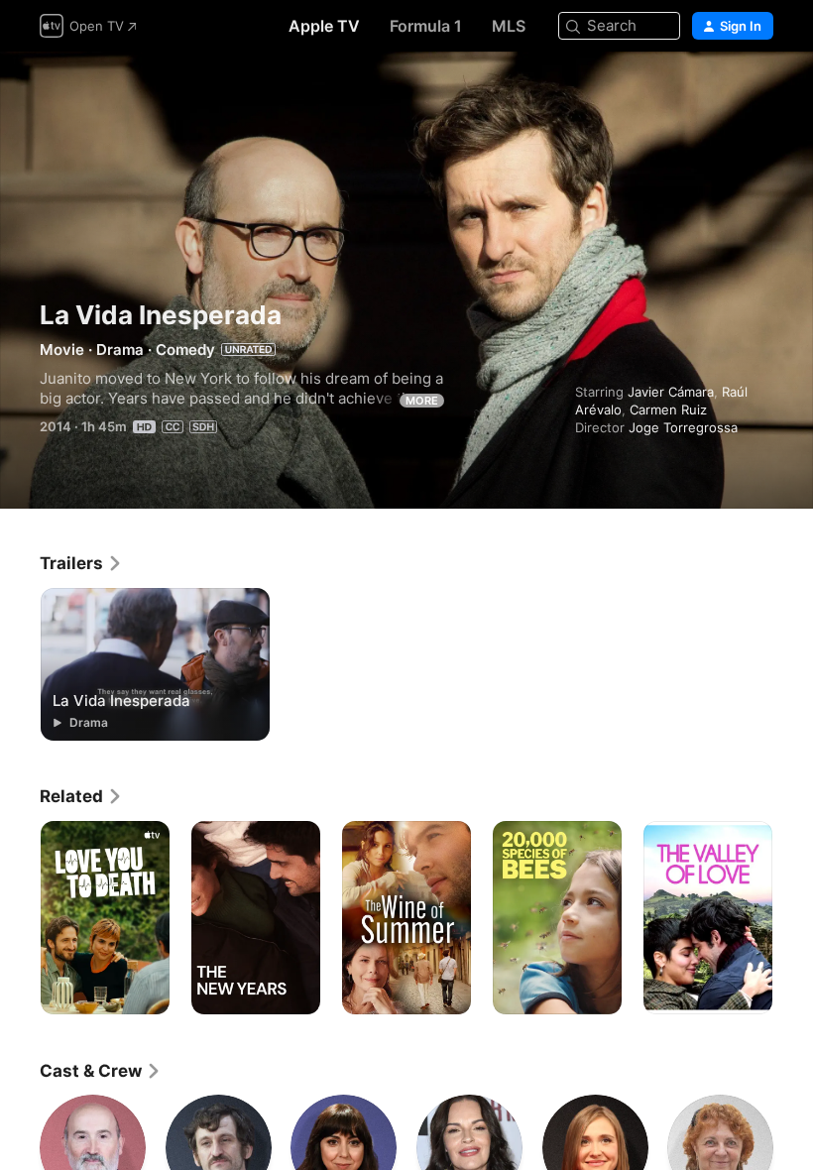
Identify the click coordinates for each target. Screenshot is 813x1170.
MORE (422, 401)
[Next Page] (793, 918)
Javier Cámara (671, 392)
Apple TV (324, 26)
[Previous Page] (20, 918)
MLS (508, 26)
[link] (81, 563)
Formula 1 (426, 26)
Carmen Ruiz (668, 409)
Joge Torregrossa (683, 427)
